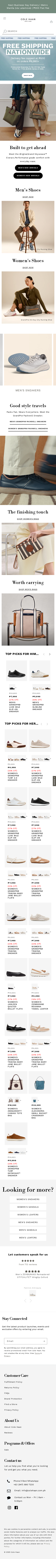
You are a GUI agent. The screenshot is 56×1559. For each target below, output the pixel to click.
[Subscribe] (44, 1341)
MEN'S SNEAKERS (28, 1222)
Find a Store (10, 1404)
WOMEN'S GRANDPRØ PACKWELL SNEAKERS (28, 429)
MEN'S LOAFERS (28, 1237)
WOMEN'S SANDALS (28, 1207)
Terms (37, 1353)
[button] (3, 17)
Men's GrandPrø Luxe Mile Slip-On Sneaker (14, 706)
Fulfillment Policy (13, 1382)
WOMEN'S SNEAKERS (28, 1199)
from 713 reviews (28, 1264)
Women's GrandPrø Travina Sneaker (37, 892)
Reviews (8, 1433)
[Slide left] (44, 654)
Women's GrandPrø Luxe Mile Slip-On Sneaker (37, 777)
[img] (28, 1261)
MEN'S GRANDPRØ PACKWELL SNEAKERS (28, 422)
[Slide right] (50, 654)
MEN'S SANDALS (28, 1230)
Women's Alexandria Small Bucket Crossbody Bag (39, 1113)
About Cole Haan (13, 1427)
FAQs (6, 1393)
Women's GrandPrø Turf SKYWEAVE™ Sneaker (14, 1170)
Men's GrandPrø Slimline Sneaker (38, 705)
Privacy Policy (11, 1410)
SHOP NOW (28, 197)
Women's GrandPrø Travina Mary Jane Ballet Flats (15, 893)
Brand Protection (13, 1399)
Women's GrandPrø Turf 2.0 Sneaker (13, 776)
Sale (6, 1450)
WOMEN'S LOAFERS (28, 1214)
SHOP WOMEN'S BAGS (28, 519)
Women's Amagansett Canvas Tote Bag (15, 1112)
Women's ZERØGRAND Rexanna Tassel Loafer (40, 1005)
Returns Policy (11, 1387)
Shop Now (28, 75)
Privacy (7, 1356)
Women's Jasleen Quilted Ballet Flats (15, 1005)
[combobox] (28, 31)
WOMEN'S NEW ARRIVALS (28, 176)
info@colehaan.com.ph (33, 1490)
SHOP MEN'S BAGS (28, 589)
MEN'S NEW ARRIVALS (28, 168)
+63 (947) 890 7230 (24, 1484)
